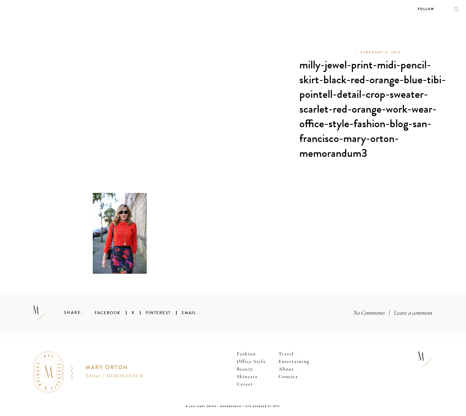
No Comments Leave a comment (393, 313)
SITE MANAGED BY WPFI (262, 406)
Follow (426, 9)
